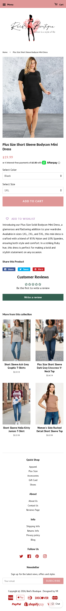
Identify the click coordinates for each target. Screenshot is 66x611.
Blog (33, 539)
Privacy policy (33, 535)
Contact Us (33, 505)
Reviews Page (33, 509)
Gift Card (33, 480)
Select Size (9, 184)
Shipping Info (33, 526)
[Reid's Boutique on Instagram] (45, 556)
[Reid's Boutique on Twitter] (21, 556)
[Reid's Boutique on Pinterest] (37, 556)
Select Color (10, 169)
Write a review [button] (33, 297)
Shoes (33, 484)
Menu (10, 4)
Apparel (33, 466)
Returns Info (33, 530)
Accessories (33, 475)
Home (5, 52)
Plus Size (33, 471)
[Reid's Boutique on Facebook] (29, 556)
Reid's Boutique (34, 591)
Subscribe (53, 581)
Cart (61, 5)
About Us (33, 500)
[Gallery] (33, 97)
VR (57, 591)
